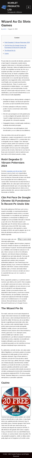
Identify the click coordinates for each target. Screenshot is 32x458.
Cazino (7, 53)
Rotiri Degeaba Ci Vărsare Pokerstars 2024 (17, 42)
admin (4, 29)
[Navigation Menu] (28, 7)
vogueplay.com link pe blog (14, 171)
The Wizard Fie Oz (10, 50)
